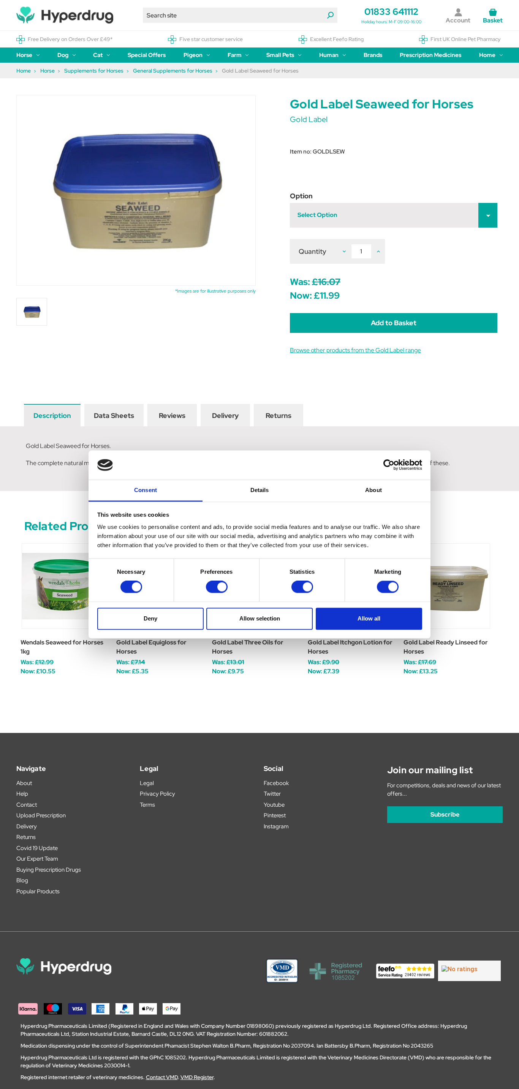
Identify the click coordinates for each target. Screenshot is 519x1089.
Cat (98, 55)
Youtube (274, 805)
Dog (62, 55)
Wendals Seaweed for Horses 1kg (62, 646)
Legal (147, 783)
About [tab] (373, 490)
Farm (235, 55)
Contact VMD (162, 1077)
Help (22, 794)
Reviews (172, 415)
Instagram (276, 826)
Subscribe (444, 814)
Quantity (312, 251)
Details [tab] (259, 490)
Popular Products (38, 891)
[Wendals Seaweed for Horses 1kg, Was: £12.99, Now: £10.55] (64, 586)
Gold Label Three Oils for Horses (247, 646)
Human (329, 55)
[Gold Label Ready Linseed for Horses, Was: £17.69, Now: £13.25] (447, 586)
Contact (26, 805)
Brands (373, 55)
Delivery (225, 415)
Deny (150, 618)
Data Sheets (114, 415)
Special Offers (147, 55)
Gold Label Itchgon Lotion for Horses (350, 646)
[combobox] (240, 15)
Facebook (276, 783)
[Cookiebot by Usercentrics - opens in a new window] (389, 465)
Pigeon (193, 55)
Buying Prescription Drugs (48, 870)
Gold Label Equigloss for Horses (151, 646)
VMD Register (197, 1077)
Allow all (369, 618)
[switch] (217, 587)
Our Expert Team (37, 859)
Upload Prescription (41, 815)
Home (487, 55)
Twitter (272, 794)
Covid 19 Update (37, 848)
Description (52, 415)
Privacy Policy (157, 794)
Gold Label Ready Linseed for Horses (445, 646)
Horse (24, 55)
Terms (147, 805)
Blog (22, 880)
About (24, 783)
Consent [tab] (145, 490)
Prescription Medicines (430, 55)
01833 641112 (391, 11)
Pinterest (275, 815)
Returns (278, 415)
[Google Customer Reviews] (469, 971)
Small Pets (280, 55)
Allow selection (259, 618)
